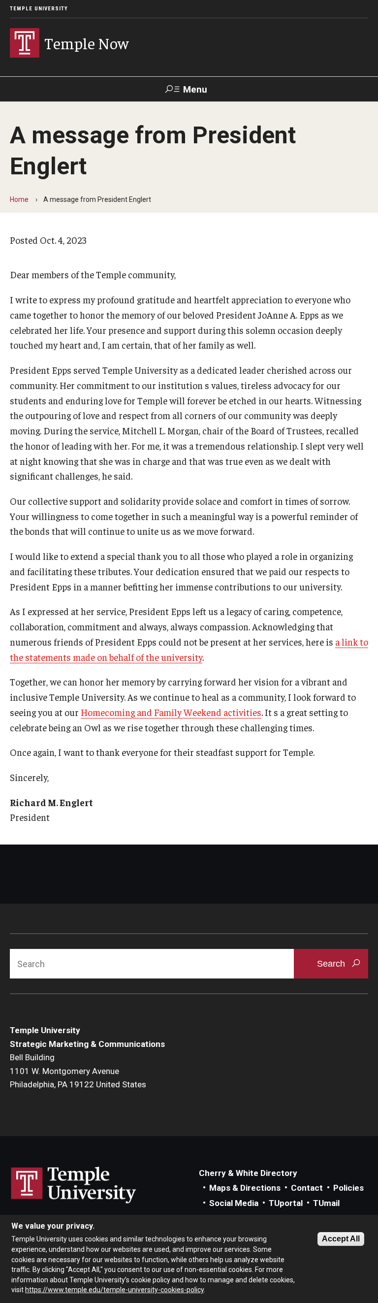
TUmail (326, 1203)
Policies (348, 1188)
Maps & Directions (245, 1188)
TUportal (286, 1203)
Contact (307, 1188)
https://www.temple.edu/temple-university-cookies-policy (114, 1290)
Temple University (39, 8)
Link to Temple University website (74, 1185)
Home (19, 199)
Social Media (233, 1203)
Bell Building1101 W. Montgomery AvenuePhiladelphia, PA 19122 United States (78, 1070)
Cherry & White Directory (248, 1173)
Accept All (341, 1239)
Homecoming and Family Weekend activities (171, 712)
